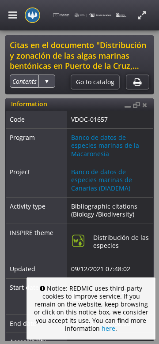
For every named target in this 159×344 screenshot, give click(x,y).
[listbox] (32, 81)
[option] (24, 81)
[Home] (32, 15)
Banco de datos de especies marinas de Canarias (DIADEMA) (101, 180)
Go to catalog (95, 82)
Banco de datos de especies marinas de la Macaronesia (105, 145)
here (108, 328)
